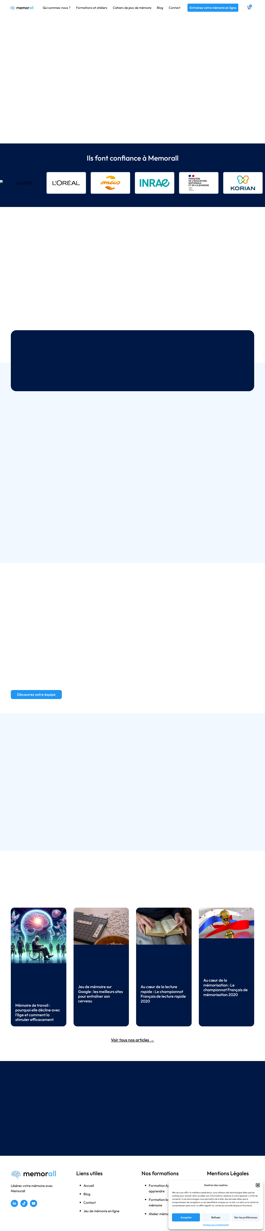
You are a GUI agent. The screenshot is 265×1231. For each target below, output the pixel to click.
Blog (160, 8)
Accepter (186, 1217)
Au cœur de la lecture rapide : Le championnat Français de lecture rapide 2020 (163, 993)
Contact (174, 8)
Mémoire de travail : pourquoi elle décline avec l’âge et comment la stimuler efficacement (37, 1012)
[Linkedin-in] (14, 1203)
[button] (258, 1185)
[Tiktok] (24, 1203)
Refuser (215, 1217)
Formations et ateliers (91, 8)
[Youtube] (33, 1203)
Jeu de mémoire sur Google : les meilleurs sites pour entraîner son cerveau (100, 993)
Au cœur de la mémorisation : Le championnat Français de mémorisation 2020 (225, 987)
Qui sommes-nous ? (56, 8)
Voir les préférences (245, 1217)
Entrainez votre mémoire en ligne (213, 8)
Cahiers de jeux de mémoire (132, 8)
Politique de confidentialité (216, 1224)
